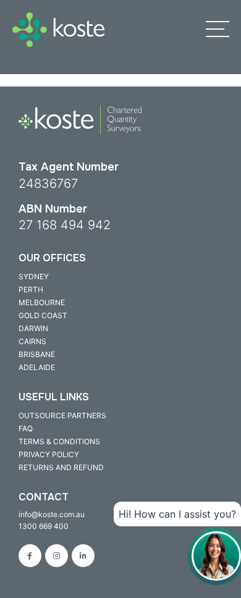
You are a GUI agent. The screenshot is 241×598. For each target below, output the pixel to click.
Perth (31, 289)
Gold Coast (43, 315)
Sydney (34, 276)
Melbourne (42, 302)
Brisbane (37, 354)
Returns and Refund (61, 467)
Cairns (32, 341)
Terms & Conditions (59, 441)
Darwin (33, 328)
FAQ (26, 428)
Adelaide (37, 367)
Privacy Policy (49, 454)
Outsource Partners (62, 415)
